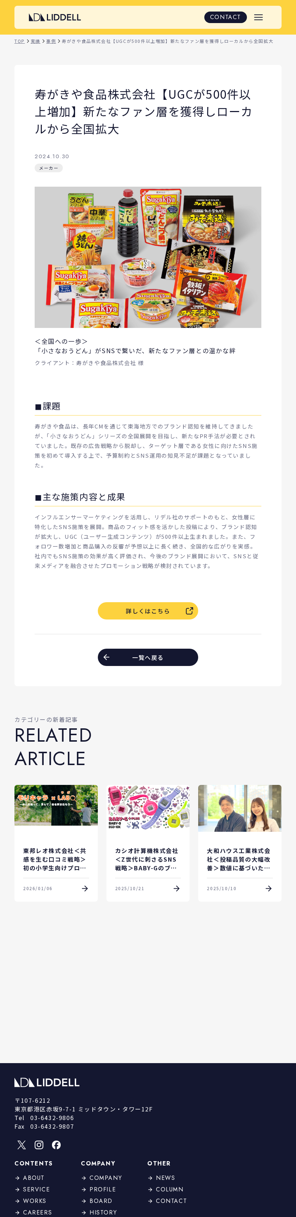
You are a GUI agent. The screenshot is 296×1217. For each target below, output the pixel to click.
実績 (35, 41)
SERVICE (36, 1189)
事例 (51, 41)
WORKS (35, 1201)
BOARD (101, 1201)
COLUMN (170, 1189)
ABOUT (34, 1178)
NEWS (165, 1178)
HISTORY (103, 1212)
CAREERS (37, 1212)
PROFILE (103, 1189)
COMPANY (106, 1178)
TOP (19, 41)
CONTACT (225, 17)
